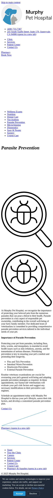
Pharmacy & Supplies (27, 468)
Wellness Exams (14, 111)
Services (11, 42)
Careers (10, 455)
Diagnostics (12, 127)
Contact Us (12, 47)
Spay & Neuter (14, 130)
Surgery (10, 133)
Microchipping (14, 125)
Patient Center (13, 44)
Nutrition (11, 114)
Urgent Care (13, 135)
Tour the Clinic (14, 452)
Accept (19, 494)
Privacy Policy (38, 488)
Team (9, 450)
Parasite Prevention (16, 122)
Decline (33, 494)
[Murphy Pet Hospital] (26, 24)
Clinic (10, 39)
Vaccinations (13, 119)
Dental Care (12, 117)
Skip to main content (10, 2)
